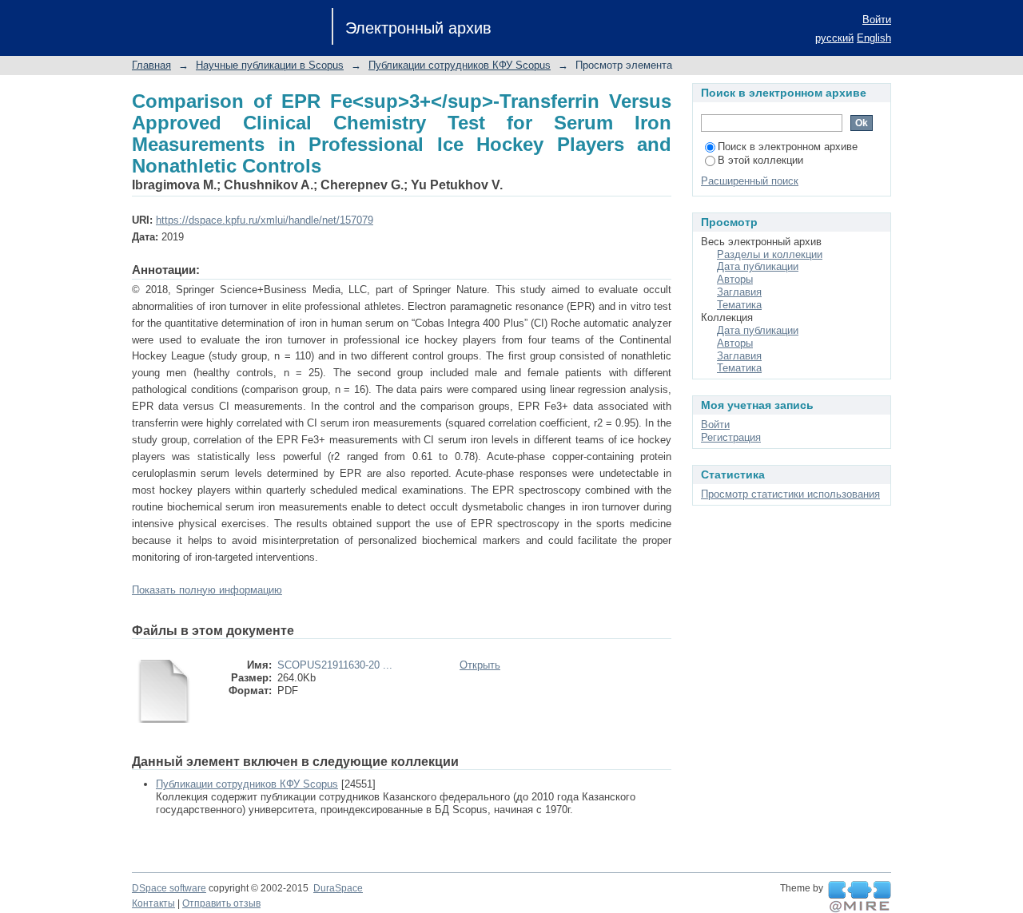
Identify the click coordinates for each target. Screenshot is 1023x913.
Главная (151, 65)
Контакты (153, 903)
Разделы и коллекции (769, 254)
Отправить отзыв (221, 903)
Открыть (480, 665)
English (874, 38)
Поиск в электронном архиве (788, 147)
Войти (876, 20)
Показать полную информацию (207, 590)
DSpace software (169, 888)
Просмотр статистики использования (790, 494)
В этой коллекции (760, 160)
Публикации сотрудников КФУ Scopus (459, 65)
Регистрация (731, 437)
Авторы (735, 279)
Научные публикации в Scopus (270, 65)
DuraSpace (338, 888)
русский (834, 38)
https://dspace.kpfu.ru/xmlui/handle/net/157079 (264, 220)
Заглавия (739, 292)
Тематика (739, 305)
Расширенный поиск (749, 181)
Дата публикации (757, 266)
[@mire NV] (859, 897)
